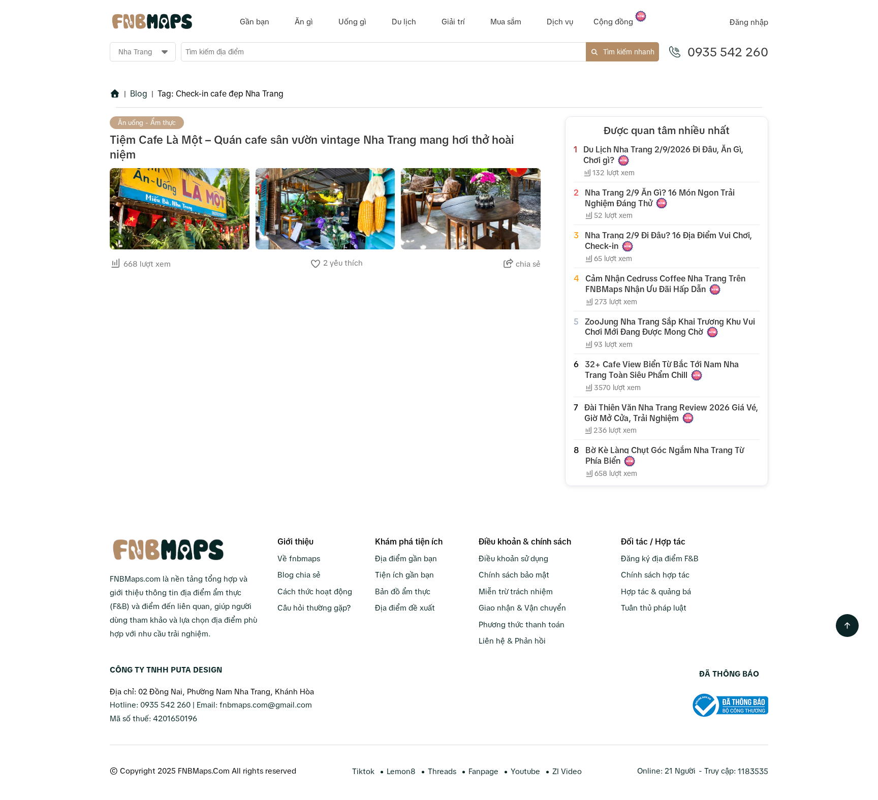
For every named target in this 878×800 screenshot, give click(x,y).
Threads (442, 771)
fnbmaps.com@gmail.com (266, 704)
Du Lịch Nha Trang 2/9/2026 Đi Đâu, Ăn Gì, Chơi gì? (663, 155)
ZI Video (567, 771)
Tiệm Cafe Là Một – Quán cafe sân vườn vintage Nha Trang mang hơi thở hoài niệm (312, 147)
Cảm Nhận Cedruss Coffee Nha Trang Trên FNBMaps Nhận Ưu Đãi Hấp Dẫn (665, 284)
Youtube (525, 771)
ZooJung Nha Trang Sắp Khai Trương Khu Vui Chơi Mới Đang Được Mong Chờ (670, 327)
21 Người (680, 770)
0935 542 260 (727, 52)
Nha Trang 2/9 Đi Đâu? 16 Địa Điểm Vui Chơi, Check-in (668, 240)
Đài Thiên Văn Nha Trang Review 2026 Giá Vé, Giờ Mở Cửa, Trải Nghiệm (671, 413)
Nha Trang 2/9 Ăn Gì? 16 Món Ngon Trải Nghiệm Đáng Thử (660, 198)
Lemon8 (401, 771)
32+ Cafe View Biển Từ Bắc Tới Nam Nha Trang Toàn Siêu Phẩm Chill (662, 369)
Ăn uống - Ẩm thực (147, 122)
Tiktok (363, 771)
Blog (138, 93)
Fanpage (483, 771)
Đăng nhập (749, 22)
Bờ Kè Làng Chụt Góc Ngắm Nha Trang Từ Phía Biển (664, 455)
